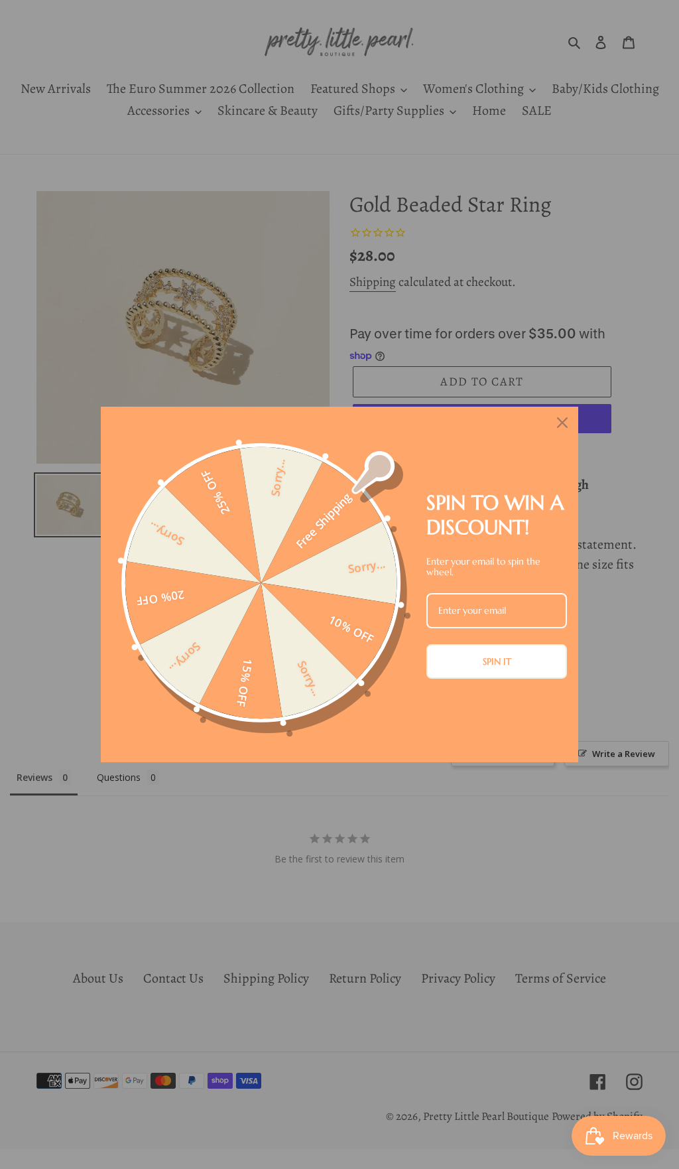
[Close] (562, 423)
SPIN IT (497, 661)
